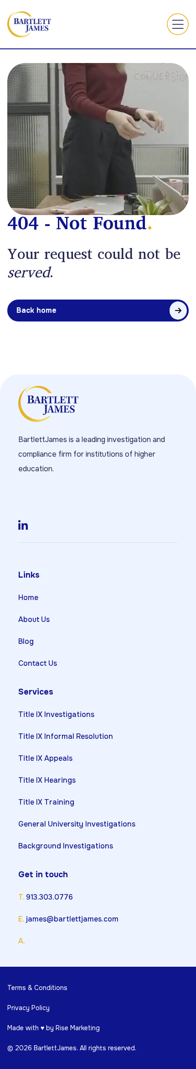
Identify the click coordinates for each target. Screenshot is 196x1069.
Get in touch (43, 874)
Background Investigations (65, 846)
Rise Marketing (78, 1028)
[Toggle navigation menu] (178, 24)
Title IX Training (46, 802)
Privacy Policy (28, 1008)
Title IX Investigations (56, 714)
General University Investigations (76, 824)
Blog (26, 641)
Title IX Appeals (45, 758)
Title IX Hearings (47, 780)
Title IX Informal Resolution (65, 736)
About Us (34, 619)
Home (28, 597)
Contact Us (37, 663)
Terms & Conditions (37, 988)
